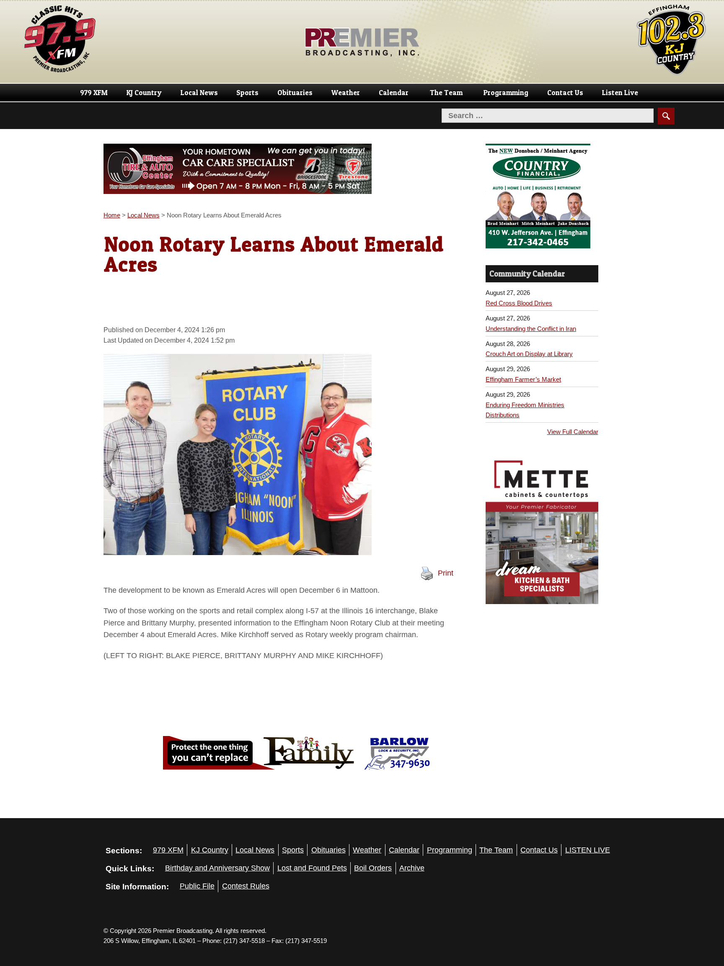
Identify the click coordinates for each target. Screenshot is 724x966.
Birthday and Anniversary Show (217, 868)
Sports (247, 92)
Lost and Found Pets (312, 868)
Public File (197, 886)
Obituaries (295, 92)
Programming (506, 92)
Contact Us (565, 92)
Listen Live (620, 92)
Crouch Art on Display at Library (529, 353)
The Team (446, 92)
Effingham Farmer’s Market (523, 379)
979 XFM (94, 92)
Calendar (394, 92)
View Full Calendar (572, 431)
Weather (345, 92)
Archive (411, 868)
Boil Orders (373, 868)
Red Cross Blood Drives (519, 303)
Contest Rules (245, 886)
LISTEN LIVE (587, 850)
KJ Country (144, 92)
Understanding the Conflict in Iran (531, 328)
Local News (199, 92)
